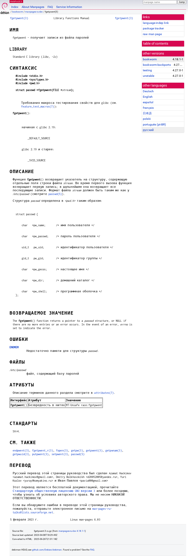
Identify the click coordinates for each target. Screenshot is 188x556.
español (148, 102)
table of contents (155, 43)
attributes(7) (104, 392)
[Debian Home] (4, 7)
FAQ (50, 7)
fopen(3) (62, 450)
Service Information (69, 7)
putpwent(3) (40, 454)
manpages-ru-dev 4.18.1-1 (72, 531)
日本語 (147, 113)
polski (147, 119)
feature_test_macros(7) (37, 106)
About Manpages (33, 7)
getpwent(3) (94, 450)
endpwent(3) (21, 450)
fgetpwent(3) (19, 18)
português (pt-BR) (154, 124)
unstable (148, 76)
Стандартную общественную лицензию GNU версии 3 (54, 490)
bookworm (17, 11)
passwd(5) (55, 194)
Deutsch (148, 91)
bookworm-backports (157, 65)
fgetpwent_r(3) (42, 450)
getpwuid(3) (21, 454)
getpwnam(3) (113, 450)
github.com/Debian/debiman (47, 549)
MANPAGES (16, 1)
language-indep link (156, 23)
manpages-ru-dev (34, 11)
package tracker (153, 28)
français (148, 108)
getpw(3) (77, 450)
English (148, 96)
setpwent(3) (60, 454)
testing (147, 70)
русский (148, 130)
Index (14, 7)
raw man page (152, 34)
